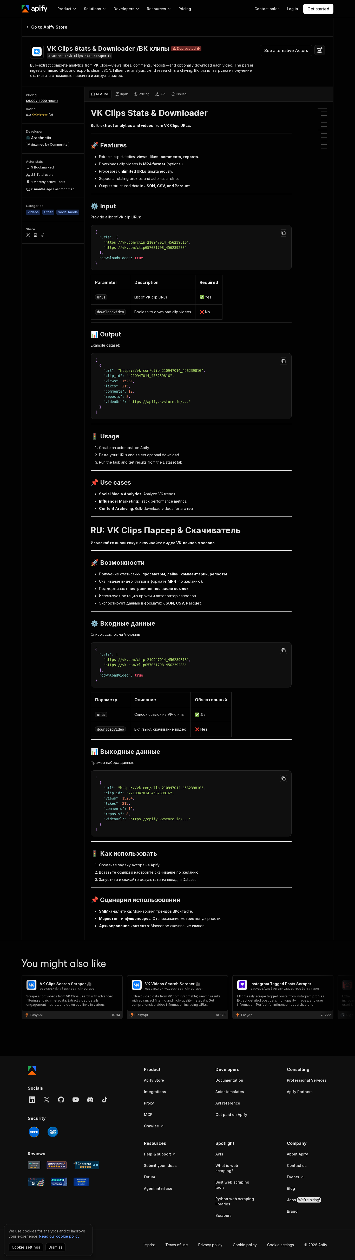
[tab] (100, 94)
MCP (148, 1114)
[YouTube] (75, 1099)
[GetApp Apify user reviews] (34, 1165)
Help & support (157, 1154)
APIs (219, 1154)
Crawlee (151, 1126)
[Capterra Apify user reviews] (86, 1165)
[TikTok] (105, 1099)
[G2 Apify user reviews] (36, 1182)
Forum (149, 1177)
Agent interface (158, 1188)
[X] (46, 1099)
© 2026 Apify (315, 1245)
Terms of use (176, 1245)
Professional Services (307, 1080)
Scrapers (223, 1215)
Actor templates (229, 1091)
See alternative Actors (286, 50)
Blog (291, 1188)
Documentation (229, 1080)
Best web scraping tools (232, 1185)
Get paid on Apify (231, 1114)
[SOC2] (53, 1132)
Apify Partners (300, 1091)
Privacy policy (210, 1245)
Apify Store (154, 1080)
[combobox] (319, 50)
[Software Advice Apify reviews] (57, 1165)
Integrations (155, 1091)
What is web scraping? (226, 1168)
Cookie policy (245, 1245)
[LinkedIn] (32, 1099)
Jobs (303, 1200)
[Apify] (35, 8)
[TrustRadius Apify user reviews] (59, 1182)
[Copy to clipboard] (283, 233)
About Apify (297, 1154)
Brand (292, 1211)
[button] (164, 1069)
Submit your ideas (160, 1165)
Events (293, 1177)
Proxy (149, 1103)
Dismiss (56, 1247)
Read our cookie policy (59, 1236)
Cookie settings (280, 1245)
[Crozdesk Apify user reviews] (81, 1182)
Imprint (149, 1245)
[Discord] (90, 1099)
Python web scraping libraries (234, 1201)
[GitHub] (61, 1099)
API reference (227, 1103)
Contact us (297, 1165)
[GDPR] (34, 1132)
